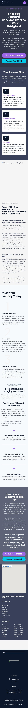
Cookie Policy (20, 704)
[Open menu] (24, 2)
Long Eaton (5, 611)
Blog (5, 704)
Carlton (4, 607)
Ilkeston (4, 613)
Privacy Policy (11, 704)
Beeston (4, 609)
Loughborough (6, 615)
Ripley (3, 617)
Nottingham (5, 605)
